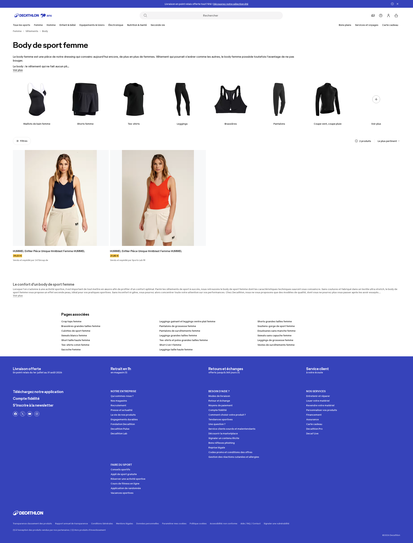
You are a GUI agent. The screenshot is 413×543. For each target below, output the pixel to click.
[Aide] (381, 15)
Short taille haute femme (75, 340)
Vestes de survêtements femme (276, 344)
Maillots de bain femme (36, 123)
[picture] (61, 198)
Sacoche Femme (71, 349)
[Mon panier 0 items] (396, 15)
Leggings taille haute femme (176, 349)
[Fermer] (397, 3)
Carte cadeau (390, 25)
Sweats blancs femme (74, 335)
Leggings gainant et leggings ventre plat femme (187, 321)
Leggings (182, 123)
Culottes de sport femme (75, 330)
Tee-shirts (134, 123)
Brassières (231, 123)
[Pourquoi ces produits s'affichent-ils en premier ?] (356, 141)
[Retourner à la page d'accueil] (33, 15)
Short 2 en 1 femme (170, 344)
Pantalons (279, 123)
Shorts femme (85, 123)
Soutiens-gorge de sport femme (276, 326)
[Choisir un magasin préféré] (373, 15)
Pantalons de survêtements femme (179, 330)
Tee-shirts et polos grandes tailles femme (183, 340)
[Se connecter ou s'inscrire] (388, 15)
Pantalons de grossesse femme (177, 326)
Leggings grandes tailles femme (178, 335)
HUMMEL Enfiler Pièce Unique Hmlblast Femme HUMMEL (49, 251)
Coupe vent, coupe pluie (328, 123)
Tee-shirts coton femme (75, 344)
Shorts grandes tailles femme (274, 321)
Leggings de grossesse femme (275, 340)
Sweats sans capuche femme (274, 335)
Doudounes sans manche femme (276, 330)
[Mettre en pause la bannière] (392, 3)
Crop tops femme (71, 321)
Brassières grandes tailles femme (80, 326)
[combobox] (389, 141)
